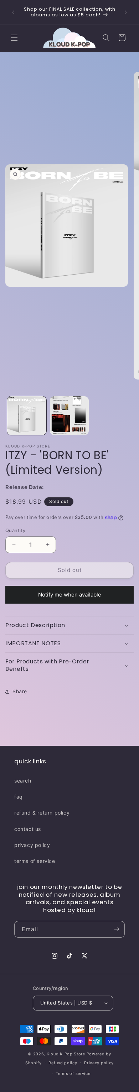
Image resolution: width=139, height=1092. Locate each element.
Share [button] (19, 691)
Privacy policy (99, 1062)
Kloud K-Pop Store (66, 1053)
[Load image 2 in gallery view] (69, 415)
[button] (14, 38)
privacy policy (32, 845)
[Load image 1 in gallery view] (26, 415)
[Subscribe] (116, 929)
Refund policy (62, 1062)
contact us (27, 829)
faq (18, 797)
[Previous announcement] (13, 12)
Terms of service (73, 1073)
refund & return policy (42, 813)
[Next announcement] (126, 12)
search (22, 781)
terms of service (34, 861)
